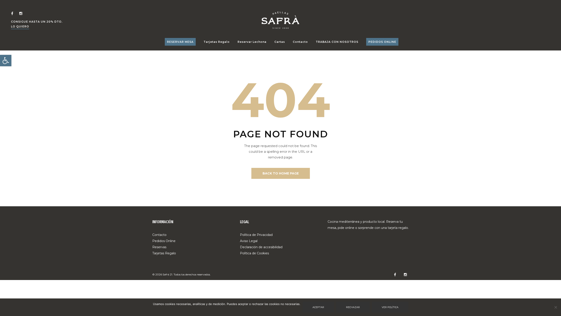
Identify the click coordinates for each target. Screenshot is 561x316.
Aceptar (318, 307)
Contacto (300, 41)
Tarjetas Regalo (217, 41)
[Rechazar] (555, 307)
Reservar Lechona (252, 41)
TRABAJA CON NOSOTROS (337, 41)
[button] (5, 60)
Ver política (390, 307)
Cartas (279, 41)
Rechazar (353, 307)
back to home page (281, 173)
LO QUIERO (20, 26)
